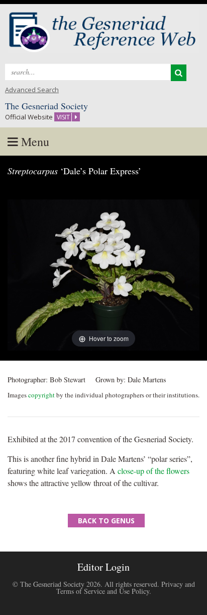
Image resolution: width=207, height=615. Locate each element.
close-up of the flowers (153, 470)
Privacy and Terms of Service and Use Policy (125, 587)
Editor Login (103, 567)
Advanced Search (32, 89)
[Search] (178, 72)
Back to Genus (106, 520)
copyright (41, 394)
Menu (33, 141)
